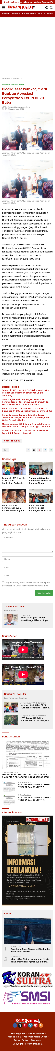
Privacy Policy (21, 1040)
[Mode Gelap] (46, 7)
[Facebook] (15, 1025)
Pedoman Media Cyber (35, 1036)
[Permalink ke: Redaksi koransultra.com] (4, 108)
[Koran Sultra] (21, 7)
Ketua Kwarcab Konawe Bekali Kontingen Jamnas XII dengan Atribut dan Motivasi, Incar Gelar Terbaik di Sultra (26, 417)
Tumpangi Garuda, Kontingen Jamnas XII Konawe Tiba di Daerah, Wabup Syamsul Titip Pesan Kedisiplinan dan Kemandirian (25, 402)
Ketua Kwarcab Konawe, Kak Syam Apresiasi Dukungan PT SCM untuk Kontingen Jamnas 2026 (27, 409)
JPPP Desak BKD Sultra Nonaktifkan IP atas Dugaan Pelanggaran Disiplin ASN (34, 719)
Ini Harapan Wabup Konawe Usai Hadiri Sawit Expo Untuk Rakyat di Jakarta (25, 431)
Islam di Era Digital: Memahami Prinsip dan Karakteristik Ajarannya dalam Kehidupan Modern (30, 960)
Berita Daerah (18, 84)
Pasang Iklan (14, 1036)
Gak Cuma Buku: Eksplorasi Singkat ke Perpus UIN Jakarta (30, 950)
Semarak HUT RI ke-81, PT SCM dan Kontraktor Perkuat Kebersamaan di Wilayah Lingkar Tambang (25, 393)
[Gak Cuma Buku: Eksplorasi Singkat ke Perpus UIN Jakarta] (27, 931)
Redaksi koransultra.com (19, 107)
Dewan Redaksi (36, 1033)
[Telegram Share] (45, 450)
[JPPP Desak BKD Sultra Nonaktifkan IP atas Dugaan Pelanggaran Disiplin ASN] (11, 720)
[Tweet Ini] (34, 450)
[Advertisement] (27, 45)
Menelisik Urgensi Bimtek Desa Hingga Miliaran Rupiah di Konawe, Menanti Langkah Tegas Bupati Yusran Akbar (35, 618)
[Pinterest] (25, 1025)
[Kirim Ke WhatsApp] (51, 450)
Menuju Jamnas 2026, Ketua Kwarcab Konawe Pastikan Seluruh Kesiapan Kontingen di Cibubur (26, 425)
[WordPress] (30, 1025)
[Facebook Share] (28, 450)
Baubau (6, 84)
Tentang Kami (18, 1033)
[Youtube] (35, 1025)
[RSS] (41, 1025)
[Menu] (4, 7)
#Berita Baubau (12, 440)
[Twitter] (20, 1025)
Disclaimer (36, 1040)
